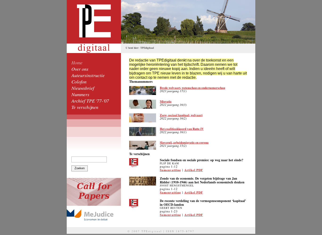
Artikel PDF (193, 170)
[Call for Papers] (94, 192)
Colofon (79, 81)
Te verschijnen (84, 107)
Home (77, 62)
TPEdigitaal (147, 48)
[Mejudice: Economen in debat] (94, 214)
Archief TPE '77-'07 (90, 101)
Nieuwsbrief (82, 88)
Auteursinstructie (88, 75)
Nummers (80, 94)
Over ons (79, 69)
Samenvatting (170, 170)
